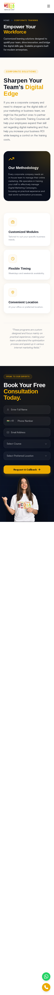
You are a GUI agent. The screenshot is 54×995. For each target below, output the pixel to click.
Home (7, 20)
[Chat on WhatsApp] (46, 976)
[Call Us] (46, 987)
